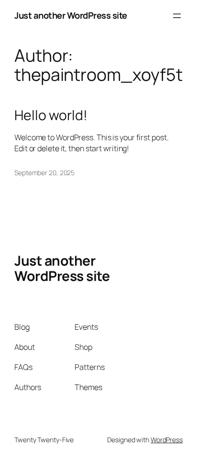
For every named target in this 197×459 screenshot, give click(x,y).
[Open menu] (177, 16)
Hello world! (51, 115)
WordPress (167, 439)
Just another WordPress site (70, 15)
